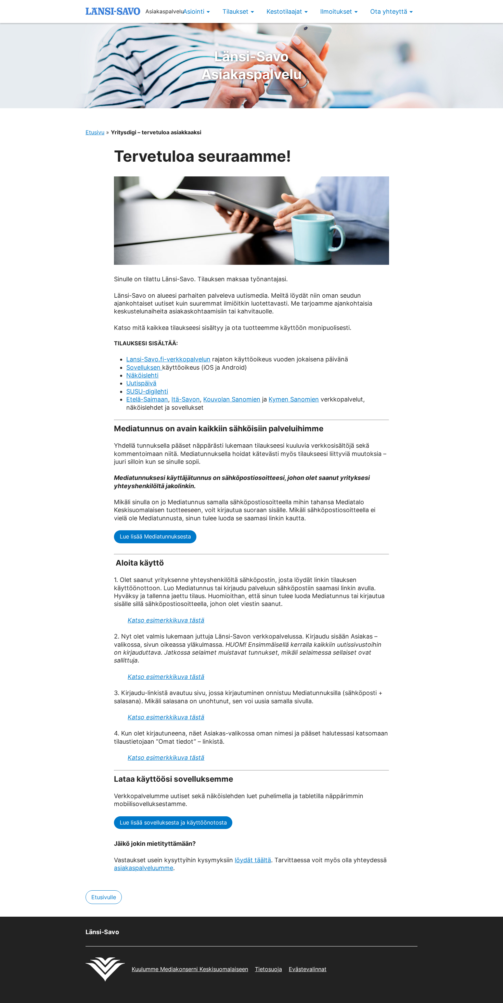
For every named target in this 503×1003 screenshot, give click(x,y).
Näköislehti (142, 375)
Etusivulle (103, 897)
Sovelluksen (144, 367)
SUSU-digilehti (147, 391)
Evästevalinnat (307, 969)
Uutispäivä (141, 383)
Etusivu (95, 132)
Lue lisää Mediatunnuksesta (155, 536)
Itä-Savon (185, 399)
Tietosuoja (268, 969)
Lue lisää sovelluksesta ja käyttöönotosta (173, 822)
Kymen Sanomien (294, 399)
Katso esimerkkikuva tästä (166, 620)
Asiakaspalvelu (251, 65)
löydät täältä (253, 860)
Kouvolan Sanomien (231, 399)
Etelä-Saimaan (147, 399)
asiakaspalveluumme (143, 867)
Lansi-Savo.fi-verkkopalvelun (168, 359)
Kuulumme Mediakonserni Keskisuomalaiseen (190, 969)
